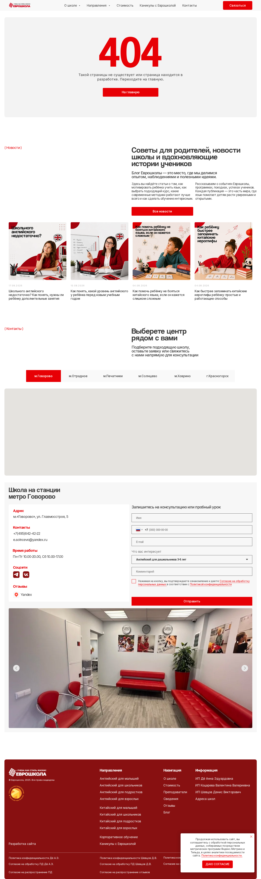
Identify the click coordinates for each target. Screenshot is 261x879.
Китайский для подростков (120, 821)
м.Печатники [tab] (113, 376)
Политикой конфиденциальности (211, 584)
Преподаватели (175, 792)
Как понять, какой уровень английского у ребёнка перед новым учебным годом (99, 295)
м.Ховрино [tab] (183, 376)
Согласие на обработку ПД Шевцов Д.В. (125, 864)
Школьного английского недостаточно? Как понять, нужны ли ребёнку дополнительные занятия (36, 295)
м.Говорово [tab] (43, 376)
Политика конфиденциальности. (221, 855)
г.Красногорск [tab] (217, 376)
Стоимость (125, 5)
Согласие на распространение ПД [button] (30, 872)
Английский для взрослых (119, 799)
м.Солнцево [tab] (147, 376)
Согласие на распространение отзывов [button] (125, 872)
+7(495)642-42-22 (26, 533)
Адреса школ (205, 799)
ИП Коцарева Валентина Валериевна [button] (222, 785)
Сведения (171, 799)
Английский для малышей (119, 778)
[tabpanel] (130, 435)
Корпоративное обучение (119, 837)
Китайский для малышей (118, 808)
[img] (26, 574)
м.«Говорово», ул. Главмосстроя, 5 (40, 516)
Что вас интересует (146, 551)
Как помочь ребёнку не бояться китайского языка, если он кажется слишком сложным (158, 295)
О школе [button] (71, 5)
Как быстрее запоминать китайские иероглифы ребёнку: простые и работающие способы (221, 295)
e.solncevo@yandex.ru (30, 540)
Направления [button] (97, 5)
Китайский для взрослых (118, 828)
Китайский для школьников (120, 814)
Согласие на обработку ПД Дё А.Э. (31, 864)
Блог (167, 812)
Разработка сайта (22, 844)
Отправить (192, 601)
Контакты (189, 5)
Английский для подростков (121, 792)
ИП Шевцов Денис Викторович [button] (218, 792)
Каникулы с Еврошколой (158, 5)
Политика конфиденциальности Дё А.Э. (34, 858)
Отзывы (169, 805)
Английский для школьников (121, 785)
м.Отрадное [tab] (78, 376)
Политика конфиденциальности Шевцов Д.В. (128, 858)
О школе (170, 778)
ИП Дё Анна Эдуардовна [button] (214, 778)
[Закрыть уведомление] (251, 836)
